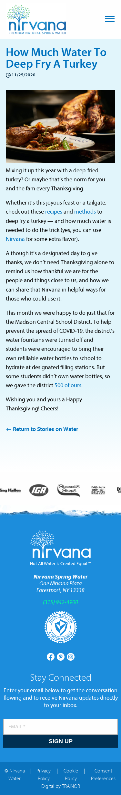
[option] (39, 490)
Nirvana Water (36, 18)
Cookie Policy (71, 774)
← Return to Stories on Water (42, 429)
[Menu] (110, 19)
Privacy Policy (43, 774)
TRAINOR (71, 786)
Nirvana (15, 239)
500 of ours (68, 385)
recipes (53, 211)
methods (85, 211)
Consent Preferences (103, 774)
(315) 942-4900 (60, 602)
